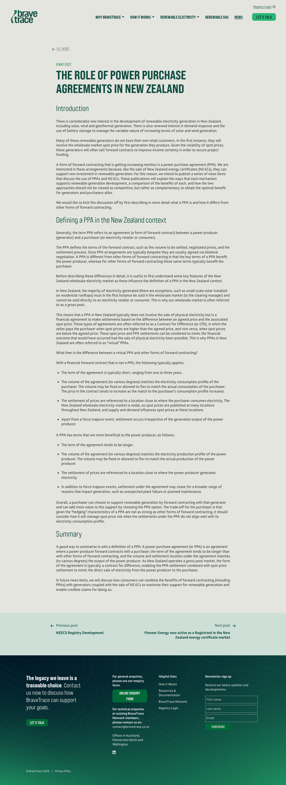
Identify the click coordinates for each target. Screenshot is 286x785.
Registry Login (262, 7)
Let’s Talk (264, 16)
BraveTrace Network (173, 702)
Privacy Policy (63, 771)
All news (62, 48)
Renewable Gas (217, 16)
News (238, 16)
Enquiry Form (129, 696)
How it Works (168, 684)
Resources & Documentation (169, 693)
